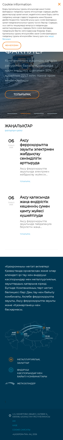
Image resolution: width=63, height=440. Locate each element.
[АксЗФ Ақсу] (44, 328)
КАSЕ (14, 425)
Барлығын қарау (14, 131)
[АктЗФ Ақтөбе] (18, 332)
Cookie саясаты (21, 430)
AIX (14, 421)
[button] (11, 111)
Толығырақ (22, 94)
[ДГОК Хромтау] (22, 334)
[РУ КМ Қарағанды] (43, 336)
